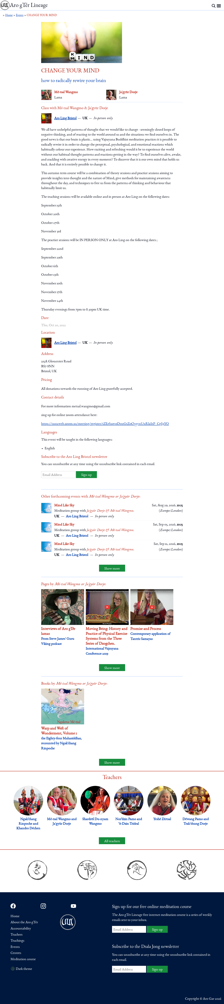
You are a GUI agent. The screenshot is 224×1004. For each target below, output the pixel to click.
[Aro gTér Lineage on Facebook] (13, 906)
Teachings (17, 941)
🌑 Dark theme (21, 969)
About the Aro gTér (24, 922)
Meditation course (23, 959)
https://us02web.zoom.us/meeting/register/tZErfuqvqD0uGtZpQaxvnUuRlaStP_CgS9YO (105, 424)
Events (15, 947)
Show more (112, 569)
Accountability (20, 928)
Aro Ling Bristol (65, 118)
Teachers (16, 935)
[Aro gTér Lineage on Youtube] (73, 906)
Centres (15, 953)
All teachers (112, 841)
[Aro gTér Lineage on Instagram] (43, 906)
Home (15, 916)
